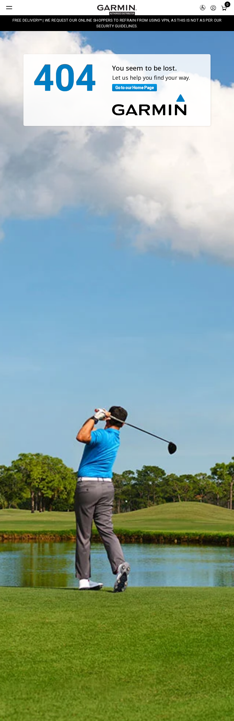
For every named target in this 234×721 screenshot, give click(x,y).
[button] (213, 7)
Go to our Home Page (134, 87)
